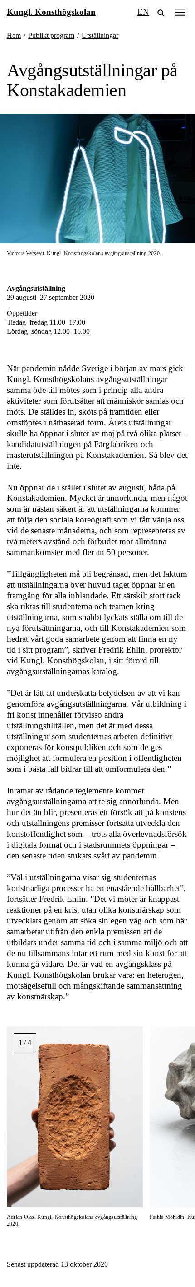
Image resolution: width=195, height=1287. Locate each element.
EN (143, 12)
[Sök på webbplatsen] (161, 12)
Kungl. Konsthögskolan (51, 12)
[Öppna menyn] (180, 12)
